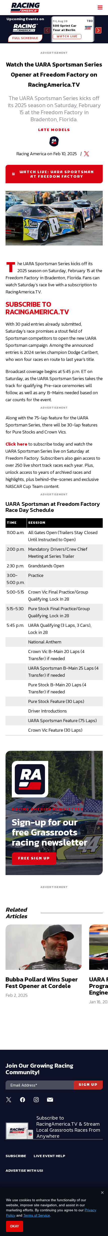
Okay (14, 1226)
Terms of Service (36, 1215)
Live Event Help (49, 1156)
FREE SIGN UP (34, 858)
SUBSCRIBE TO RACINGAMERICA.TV (37, 308)
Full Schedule (25, 38)
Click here (16, 444)
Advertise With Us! (24, 1170)
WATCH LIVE (67, 36)
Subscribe (16, 1156)
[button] (98, 30)
